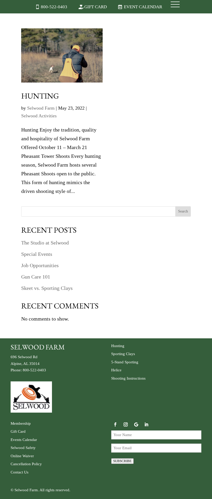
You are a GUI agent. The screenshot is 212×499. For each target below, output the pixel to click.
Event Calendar (143, 6)
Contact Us (19, 472)
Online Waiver (22, 456)
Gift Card (95, 6)
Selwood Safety (23, 448)
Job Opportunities (40, 265)
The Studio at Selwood (45, 243)
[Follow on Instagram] (126, 424)
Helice (116, 370)
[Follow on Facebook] (115, 424)
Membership (21, 423)
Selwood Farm (41, 108)
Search (183, 211)
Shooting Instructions (128, 378)
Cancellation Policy (26, 464)
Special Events (36, 254)
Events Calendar (24, 440)
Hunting (40, 96)
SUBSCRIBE (122, 461)
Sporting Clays (123, 354)
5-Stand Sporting (124, 362)
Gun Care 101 (35, 277)
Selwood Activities (39, 115)
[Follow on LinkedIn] (146, 424)
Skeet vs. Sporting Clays (47, 288)
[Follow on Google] (136, 424)
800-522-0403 (54, 6)
